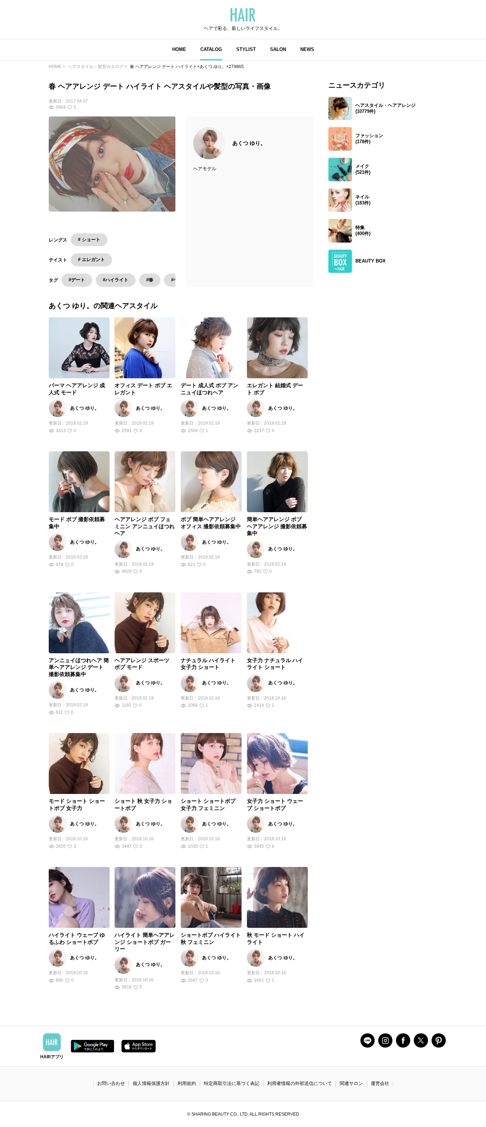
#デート (77, 279)
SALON (278, 49)
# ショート (89, 239)
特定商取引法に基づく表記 (231, 1083)
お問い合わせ (111, 1083)
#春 (149, 279)
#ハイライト (115, 279)
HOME (179, 49)
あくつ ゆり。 (249, 143)
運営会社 (380, 1083)
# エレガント (91, 259)
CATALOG (211, 49)
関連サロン (351, 1083)
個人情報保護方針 (151, 1083)
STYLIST (246, 49)
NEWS (307, 49)
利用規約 (187, 1083)
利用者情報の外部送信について (299, 1083)
